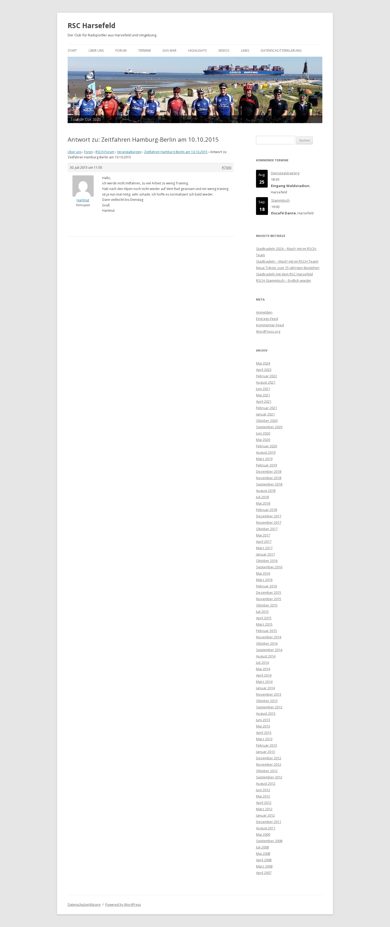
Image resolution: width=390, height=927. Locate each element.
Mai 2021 (263, 395)
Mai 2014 (263, 668)
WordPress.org (268, 331)
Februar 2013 (266, 745)
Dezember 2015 (268, 592)
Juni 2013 (263, 719)
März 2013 (264, 739)
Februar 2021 (266, 407)
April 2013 (263, 732)
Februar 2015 (266, 630)
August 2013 (265, 713)
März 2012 (264, 809)
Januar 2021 (265, 414)
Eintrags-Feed (267, 318)
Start (72, 50)
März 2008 (264, 866)
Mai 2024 (263, 363)
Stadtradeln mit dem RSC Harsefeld (284, 274)
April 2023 (263, 369)
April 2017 (263, 541)
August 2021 (265, 382)
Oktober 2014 (267, 643)
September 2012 (269, 777)
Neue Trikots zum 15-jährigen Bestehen (287, 267)
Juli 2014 (262, 662)
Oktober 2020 (267, 420)
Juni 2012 (263, 789)
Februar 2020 (266, 446)
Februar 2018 (266, 509)
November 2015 (268, 598)
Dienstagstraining (285, 173)
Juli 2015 (262, 611)
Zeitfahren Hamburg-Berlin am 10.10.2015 (175, 152)
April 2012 (263, 802)
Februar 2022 (266, 376)
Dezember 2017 (268, 516)
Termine (144, 50)
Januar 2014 (265, 688)
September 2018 (269, 484)
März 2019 (264, 458)
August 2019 (265, 452)
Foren (88, 152)
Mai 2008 (263, 853)
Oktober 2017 (267, 528)
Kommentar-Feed (270, 325)
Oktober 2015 (267, 605)
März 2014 (264, 681)
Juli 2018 (262, 497)
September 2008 (269, 840)
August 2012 (265, 783)
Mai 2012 (263, 796)
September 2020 (269, 426)
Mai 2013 (263, 726)
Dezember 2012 (268, 758)
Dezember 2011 (268, 821)
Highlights (197, 50)
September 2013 (269, 707)
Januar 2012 (265, 815)
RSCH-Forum (105, 152)
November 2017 (268, 522)
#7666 (226, 167)
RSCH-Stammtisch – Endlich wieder (283, 280)
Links (245, 50)
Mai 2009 (263, 834)
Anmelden (264, 312)
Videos (223, 50)
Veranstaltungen (129, 152)
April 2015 (263, 618)
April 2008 (263, 859)
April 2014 (263, 675)
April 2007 (263, 872)
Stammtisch (280, 200)
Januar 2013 (265, 751)
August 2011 (265, 828)
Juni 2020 (263, 433)
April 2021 (263, 401)
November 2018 (268, 477)
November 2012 (268, 764)
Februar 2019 (266, 465)
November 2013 (268, 694)
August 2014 (265, 656)
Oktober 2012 (267, 770)
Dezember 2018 (268, 471)
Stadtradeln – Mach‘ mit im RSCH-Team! (287, 261)
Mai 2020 (263, 439)
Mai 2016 (263, 573)
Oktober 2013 (267, 700)
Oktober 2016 (267, 560)
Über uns (96, 50)
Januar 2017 (265, 554)
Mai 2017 (263, 535)
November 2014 (268, 637)
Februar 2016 (266, 586)
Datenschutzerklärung (281, 50)
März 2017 (264, 547)
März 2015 (264, 624)
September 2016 (269, 567)
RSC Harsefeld (91, 25)
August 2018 (265, 490)
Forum (121, 50)
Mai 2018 (263, 503)
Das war (169, 50)
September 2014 (269, 649)
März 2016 (264, 579)
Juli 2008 (262, 847)
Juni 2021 (263, 388)
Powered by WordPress (123, 904)
